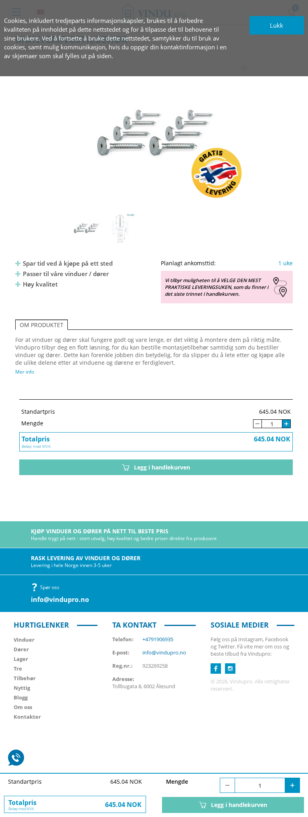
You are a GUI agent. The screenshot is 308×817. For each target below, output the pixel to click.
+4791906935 (157, 639)
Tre (18, 668)
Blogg (21, 697)
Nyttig (22, 687)
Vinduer (24, 639)
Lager (21, 659)
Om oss (23, 707)
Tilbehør (25, 678)
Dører (21, 649)
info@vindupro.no (60, 599)
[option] (154, 133)
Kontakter (27, 716)
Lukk (276, 25)
